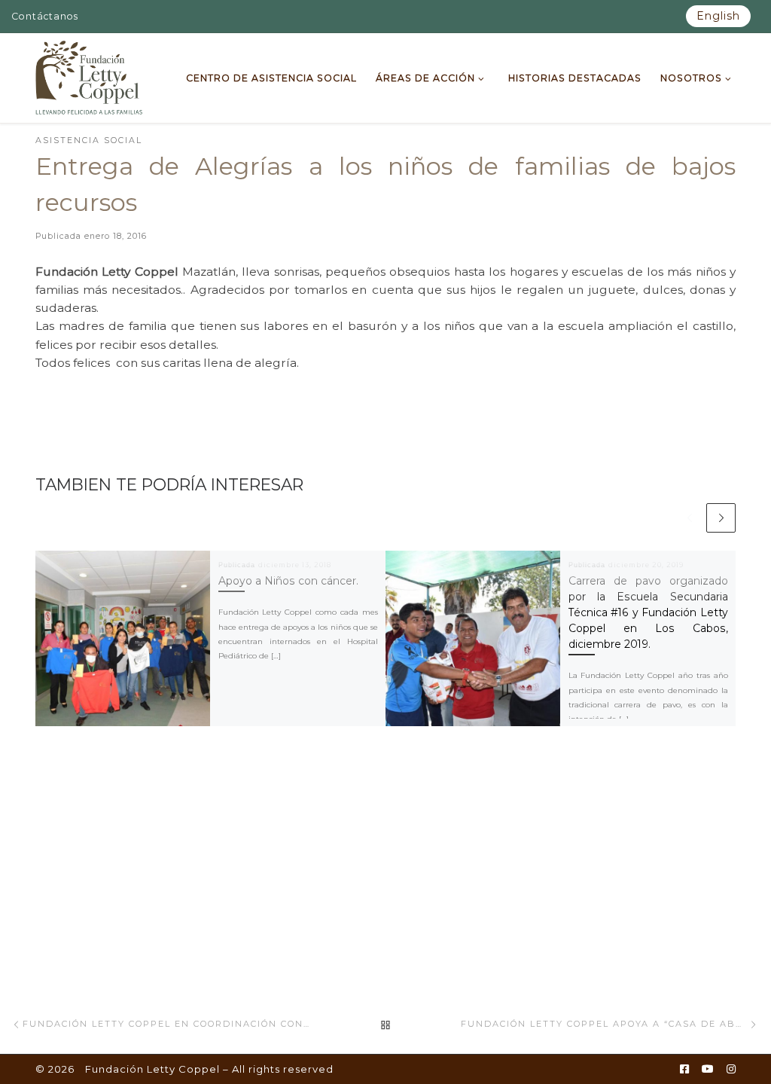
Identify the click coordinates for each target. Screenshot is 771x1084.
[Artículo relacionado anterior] (689, 518)
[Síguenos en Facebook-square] (684, 1069)
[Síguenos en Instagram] (731, 1069)
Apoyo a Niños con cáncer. (288, 581)
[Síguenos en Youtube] (708, 1069)
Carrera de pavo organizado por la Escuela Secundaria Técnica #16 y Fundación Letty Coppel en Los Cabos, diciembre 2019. (648, 612)
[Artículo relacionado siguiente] (721, 518)
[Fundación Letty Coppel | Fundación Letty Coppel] (89, 76)
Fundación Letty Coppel (152, 1069)
